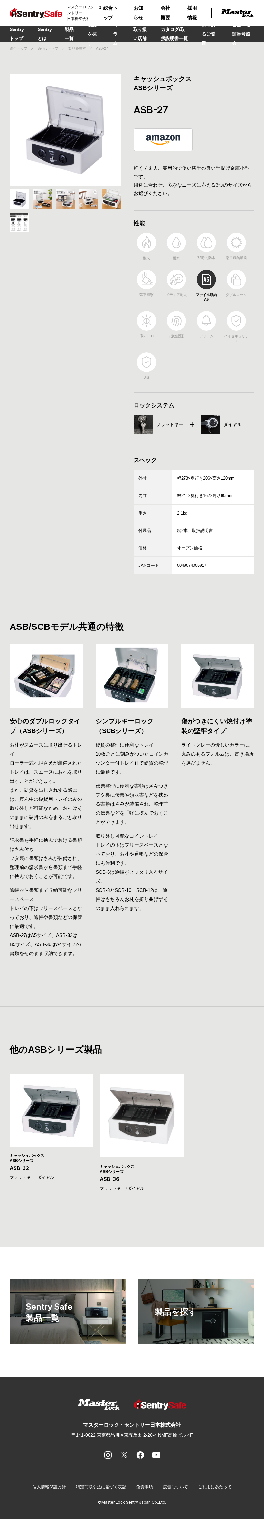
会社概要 (165, 12)
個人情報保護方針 (49, 1486)
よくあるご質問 (208, 34)
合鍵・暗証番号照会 (241, 34)
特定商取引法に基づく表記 (101, 1486)
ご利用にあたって (214, 1486)
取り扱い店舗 (140, 34)
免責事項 (144, 1486)
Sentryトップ (17, 34)
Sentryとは (45, 34)
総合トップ (110, 12)
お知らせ (138, 12)
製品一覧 (69, 34)
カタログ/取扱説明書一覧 (174, 34)
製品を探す (92, 34)
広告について (175, 1486)
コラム (115, 34)
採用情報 (192, 12)
